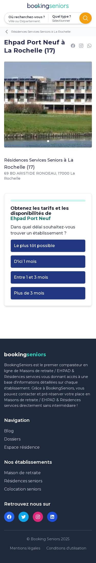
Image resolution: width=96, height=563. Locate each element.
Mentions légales (25, 548)
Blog (9, 431)
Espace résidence (22, 447)
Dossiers (12, 439)
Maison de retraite (22, 472)
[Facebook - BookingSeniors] (9, 517)
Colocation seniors (22, 489)
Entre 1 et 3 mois (31, 277)
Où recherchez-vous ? (26, 17)
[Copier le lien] (81, 47)
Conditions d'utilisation (66, 548)
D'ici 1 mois (25, 261)
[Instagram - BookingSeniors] (38, 517)
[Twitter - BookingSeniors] (23, 517)
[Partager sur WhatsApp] (89, 47)
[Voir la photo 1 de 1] (48, 141)
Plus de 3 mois (29, 293)
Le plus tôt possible (34, 245)
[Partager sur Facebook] (73, 47)
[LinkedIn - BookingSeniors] (52, 517)
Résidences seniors (23, 481)
